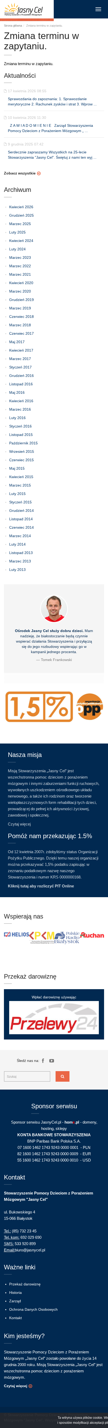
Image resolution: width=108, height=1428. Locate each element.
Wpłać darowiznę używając (54, 997)
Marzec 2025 (20, 224)
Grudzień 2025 (21, 215)
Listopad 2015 (21, 435)
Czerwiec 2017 (21, 333)
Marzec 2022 (20, 266)
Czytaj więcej (19, 824)
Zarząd (15, 1301)
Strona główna (13, 25)
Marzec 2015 (20, 485)
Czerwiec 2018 (21, 316)
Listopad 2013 (21, 553)
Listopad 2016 (21, 384)
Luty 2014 (17, 544)
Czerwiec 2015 (21, 460)
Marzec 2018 (20, 325)
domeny (89, 1122)
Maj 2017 (17, 342)
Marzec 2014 (20, 536)
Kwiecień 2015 (21, 477)
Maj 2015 (17, 468)
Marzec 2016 (20, 409)
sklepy (61, 1128)
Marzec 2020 (20, 291)
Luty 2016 (17, 418)
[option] (16, 934)
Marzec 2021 (20, 274)
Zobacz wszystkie (20, 173)
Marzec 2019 (20, 308)
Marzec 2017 (20, 359)
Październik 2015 (23, 443)
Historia (15, 1292)
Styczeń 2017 (20, 367)
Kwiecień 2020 (21, 283)
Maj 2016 (17, 392)
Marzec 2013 (20, 561)
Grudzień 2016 (21, 375)
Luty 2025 (17, 232)
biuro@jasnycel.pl (30, 1250)
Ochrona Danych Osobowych (33, 1309)
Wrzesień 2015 (21, 451)
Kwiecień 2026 (21, 207)
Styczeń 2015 (20, 502)
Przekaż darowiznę (25, 1284)
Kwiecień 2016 (21, 401)
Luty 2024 (17, 249)
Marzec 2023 (20, 257)
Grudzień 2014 (21, 510)
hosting (47, 1128)
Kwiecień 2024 (21, 241)
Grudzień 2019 (21, 300)
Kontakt (15, 1318)
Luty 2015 (17, 494)
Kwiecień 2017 (21, 350)
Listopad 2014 (21, 519)
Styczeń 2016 (20, 426)
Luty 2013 (17, 569)
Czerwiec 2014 (21, 527)
